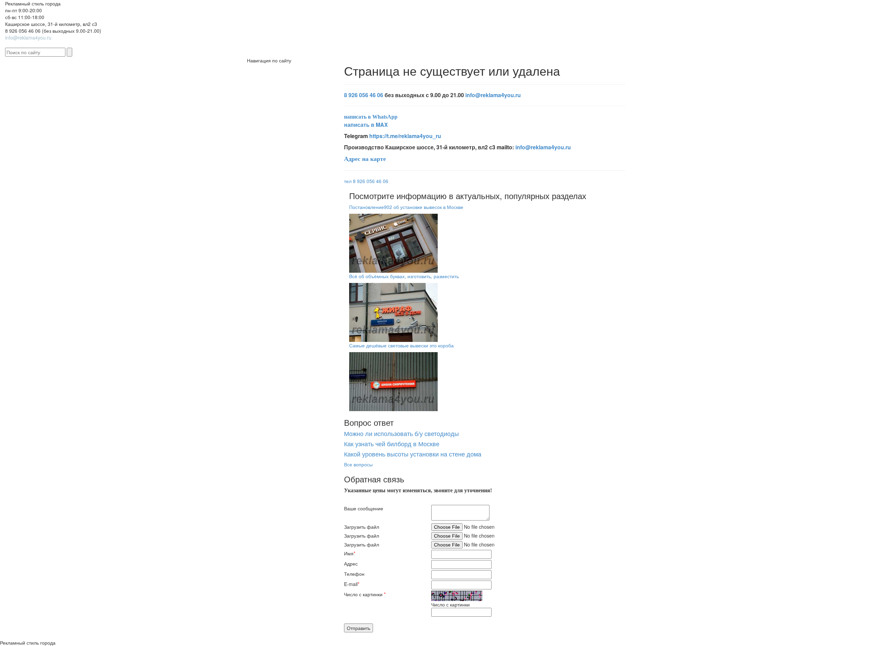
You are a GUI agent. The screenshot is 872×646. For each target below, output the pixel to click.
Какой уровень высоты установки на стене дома (412, 453)
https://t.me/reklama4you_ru (405, 136)
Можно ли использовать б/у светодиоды (401, 433)
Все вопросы (358, 464)
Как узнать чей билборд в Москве (391, 443)
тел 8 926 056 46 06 (366, 181)
